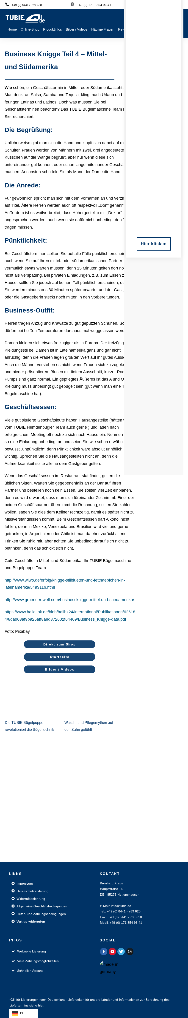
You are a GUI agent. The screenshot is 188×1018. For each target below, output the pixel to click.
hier (40, 1005)
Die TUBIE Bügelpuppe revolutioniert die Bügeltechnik (30, 708)
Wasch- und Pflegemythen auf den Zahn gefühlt (89, 708)
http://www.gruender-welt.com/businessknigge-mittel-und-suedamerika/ (69, 599)
